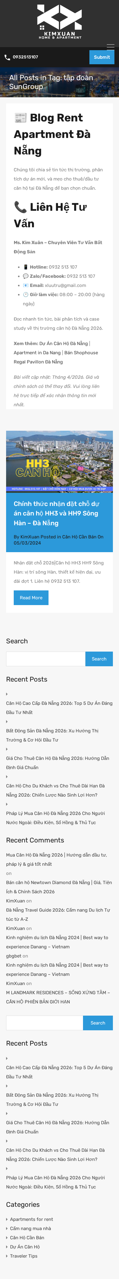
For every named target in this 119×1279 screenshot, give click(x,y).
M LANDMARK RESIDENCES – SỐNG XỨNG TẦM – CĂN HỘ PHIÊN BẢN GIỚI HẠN (58, 997)
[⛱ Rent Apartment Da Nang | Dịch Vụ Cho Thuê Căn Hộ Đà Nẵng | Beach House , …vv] (59, 40)
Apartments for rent (31, 1219)
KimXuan (15, 901)
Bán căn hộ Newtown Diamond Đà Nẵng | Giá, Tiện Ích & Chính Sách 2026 (59, 887)
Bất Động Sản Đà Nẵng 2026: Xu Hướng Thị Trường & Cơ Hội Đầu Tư (52, 735)
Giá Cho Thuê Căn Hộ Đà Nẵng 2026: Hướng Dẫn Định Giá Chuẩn (57, 763)
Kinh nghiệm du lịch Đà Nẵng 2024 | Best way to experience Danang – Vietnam (57, 942)
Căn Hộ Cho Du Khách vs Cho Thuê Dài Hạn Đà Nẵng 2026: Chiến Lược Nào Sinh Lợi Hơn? (55, 790)
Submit (102, 57)
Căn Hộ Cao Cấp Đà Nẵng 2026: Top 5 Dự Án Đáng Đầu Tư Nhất (59, 708)
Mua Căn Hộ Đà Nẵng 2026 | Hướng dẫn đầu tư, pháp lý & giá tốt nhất (56, 859)
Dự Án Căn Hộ (25, 1247)
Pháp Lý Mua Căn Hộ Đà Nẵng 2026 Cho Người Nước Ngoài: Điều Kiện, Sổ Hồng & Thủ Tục (55, 818)
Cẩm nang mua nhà (30, 1228)
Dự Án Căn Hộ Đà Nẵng (63, 343)
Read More (31, 597)
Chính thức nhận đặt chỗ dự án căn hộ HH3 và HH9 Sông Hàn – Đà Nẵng (56, 513)
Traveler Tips (24, 1256)
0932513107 (25, 57)
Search (17, 641)
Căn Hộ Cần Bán (79, 537)
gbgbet (13, 956)
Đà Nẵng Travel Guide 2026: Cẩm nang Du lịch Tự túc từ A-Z (58, 914)
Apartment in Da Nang (37, 352)
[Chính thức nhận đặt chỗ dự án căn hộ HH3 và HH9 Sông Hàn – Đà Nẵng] (59, 462)
